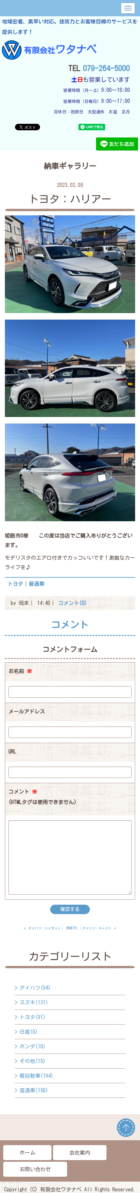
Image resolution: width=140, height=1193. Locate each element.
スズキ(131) (34, 1002)
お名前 (20, 671)
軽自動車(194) (36, 1075)
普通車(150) (34, 1090)
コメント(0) (72, 603)
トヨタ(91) (33, 1017)
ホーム (27, 1152)
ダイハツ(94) (35, 987)
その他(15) (33, 1061)
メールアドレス (26, 711)
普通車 (36, 583)
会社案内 (79, 1152)
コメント (42, 797)
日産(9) (29, 1031)
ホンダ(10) (33, 1046)
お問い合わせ (35, 1169)
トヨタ (15, 583)
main (71, 927)
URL (12, 751)
